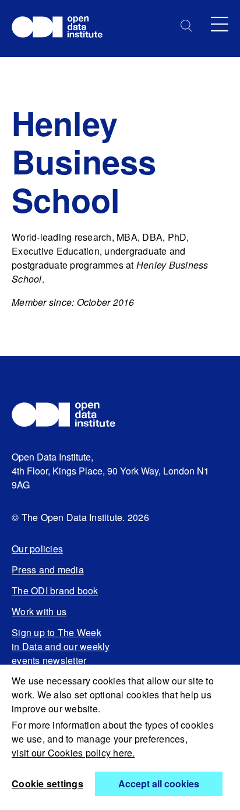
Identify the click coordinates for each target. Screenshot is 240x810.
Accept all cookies (158, 783)
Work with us (39, 611)
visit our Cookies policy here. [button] (73, 752)
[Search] (186, 26)
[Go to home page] (63, 28)
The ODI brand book (55, 590)
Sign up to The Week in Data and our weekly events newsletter (61, 646)
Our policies (37, 548)
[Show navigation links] (219, 24)
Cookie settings (47, 783)
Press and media (48, 569)
